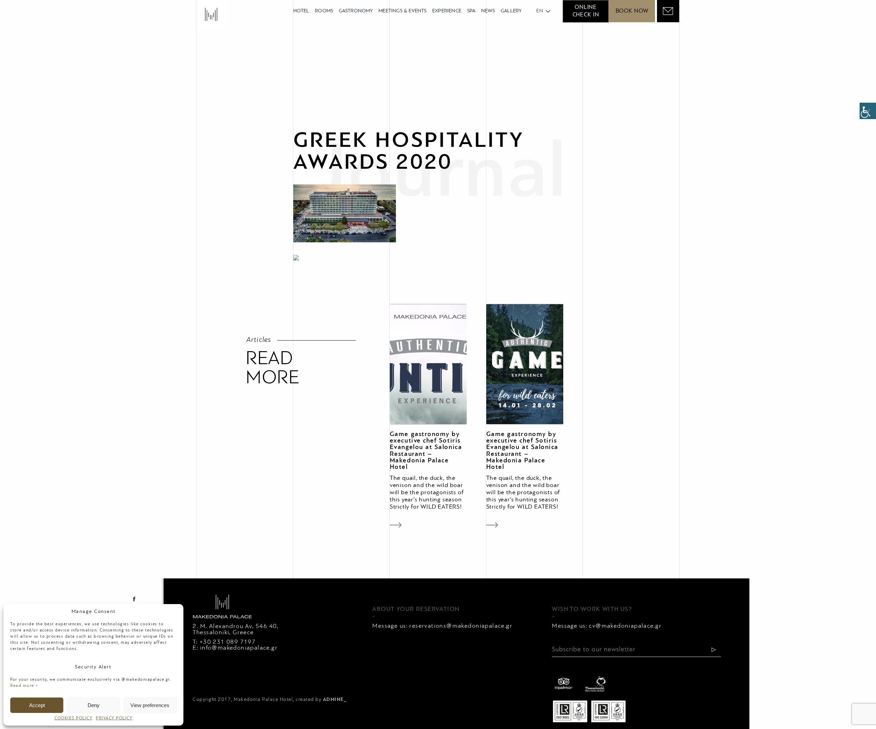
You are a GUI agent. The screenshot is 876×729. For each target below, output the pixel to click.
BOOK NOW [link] (632, 11)
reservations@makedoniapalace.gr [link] (460, 626)
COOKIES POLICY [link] (73, 718)
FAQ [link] (260, 678)
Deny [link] (94, 705)
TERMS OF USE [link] (293, 678)
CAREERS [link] (206, 687)
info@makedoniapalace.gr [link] (239, 648)
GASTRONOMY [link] (356, 11)
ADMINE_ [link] (335, 699)
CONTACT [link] (336, 678)
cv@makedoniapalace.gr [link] (625, 626)
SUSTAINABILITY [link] (380, 678)
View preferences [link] (149, 705)
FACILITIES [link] (232, 678)
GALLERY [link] (511, 11)
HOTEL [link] (301, 11)
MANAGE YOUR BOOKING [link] (448, 678)
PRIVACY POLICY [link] (114, 718)
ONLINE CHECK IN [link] (585, 11)
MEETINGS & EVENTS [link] (402, 11)
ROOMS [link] (324, 11)
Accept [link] (37, 705)
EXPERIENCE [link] (446, 11)
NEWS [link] (488, 11)
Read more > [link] (24, 686)
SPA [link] (471, 11)
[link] (868, 111)
